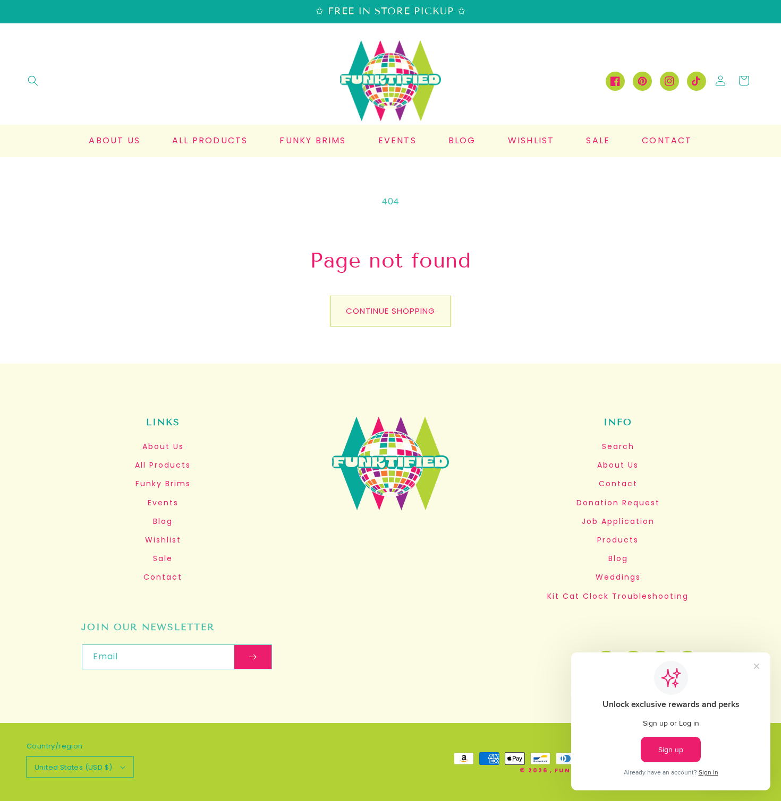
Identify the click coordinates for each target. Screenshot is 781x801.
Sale (163, 558)
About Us (163, 446)
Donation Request (618, 502)
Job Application (618, 521)
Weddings (618, 577)
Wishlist (163, 540)
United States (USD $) (73, 767)
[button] (33, 80)
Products (618, 540)
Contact (162, 577)
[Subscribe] (252, 657)
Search (618, 446)
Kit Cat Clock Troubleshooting (618, 596)
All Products (163, 465)
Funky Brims (163, 483)
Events (163, 502)
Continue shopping (390, 310)
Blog (163, 521)
